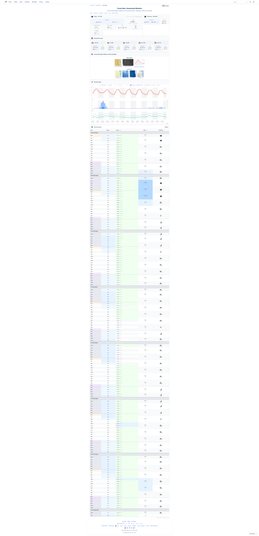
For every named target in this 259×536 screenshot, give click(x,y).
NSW (123, 523)
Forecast (95, 46)
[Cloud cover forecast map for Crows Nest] (140, 73)
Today (91, 13)
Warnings (34, 2)
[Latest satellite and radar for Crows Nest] (128, 62)
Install (118, 525)
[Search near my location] (246, 2)
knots (167, 5)
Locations (92, 5)
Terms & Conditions (141, 525)
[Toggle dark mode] (250, 2)
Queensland (98, 5)
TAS (136, 523)
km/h (164, 5)
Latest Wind (109, 25)
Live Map (124, 521)
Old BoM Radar (104, 525)
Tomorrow (96, 13)
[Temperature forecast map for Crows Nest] (118, 73)
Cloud (140, 77)
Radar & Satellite (128, 66)
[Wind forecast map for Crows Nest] (133, 73)
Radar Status (111, 525)
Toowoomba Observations (139, 66)
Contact (47, 2)
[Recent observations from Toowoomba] (139, 62)
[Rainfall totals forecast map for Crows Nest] (125, 73)
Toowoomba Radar (118, 66)
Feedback (134, 525)
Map (21, 2)
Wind (133, 77)
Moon (135, 25)
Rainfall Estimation (154, 525)
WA (131, 523)
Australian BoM (134, 530)
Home (10, 2)
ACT (141, 523)
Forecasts (27, 2)
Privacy (147, 525)
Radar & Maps (115, 13)
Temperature (118, 77)
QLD (129, 523)
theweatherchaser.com (128, 532)
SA (133, 523)
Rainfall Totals (126, 77)
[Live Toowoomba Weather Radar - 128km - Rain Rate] (118, 62)
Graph (105, 13)
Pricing (41, 2)
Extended (101, 13)
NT (138, 523)
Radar (15, 2)
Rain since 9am (97, 25)
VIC (126, 523)
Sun (122, 25)
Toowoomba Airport (138, 16)
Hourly (109, 13)
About (121, 525)
